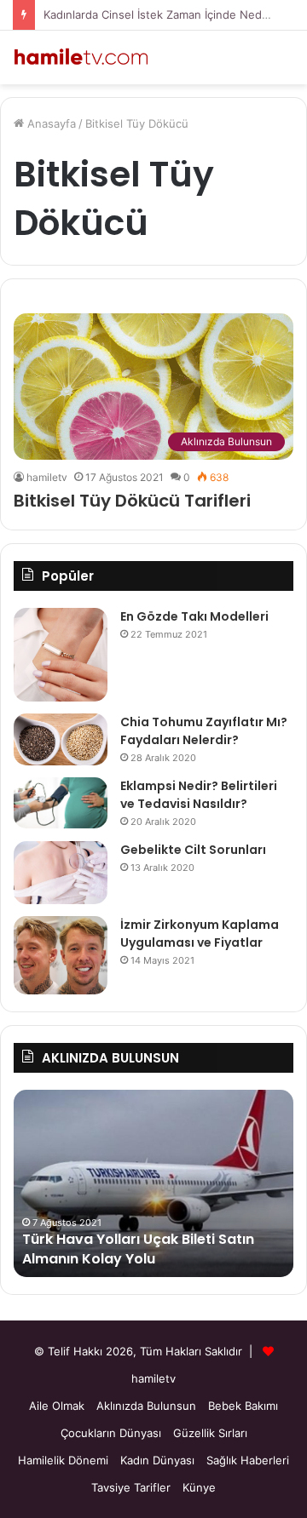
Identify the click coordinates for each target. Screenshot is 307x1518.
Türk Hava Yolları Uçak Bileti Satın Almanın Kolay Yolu (138, 1248)
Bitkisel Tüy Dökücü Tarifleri (132, 501)
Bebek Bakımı (243, 1405)
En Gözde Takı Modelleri (194, 616)
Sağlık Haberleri (247, 1460)
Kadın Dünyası (157, 1460)
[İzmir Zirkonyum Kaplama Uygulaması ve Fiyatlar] (60, 955)
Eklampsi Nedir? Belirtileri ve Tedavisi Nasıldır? (198, 794)
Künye (199, 1487)
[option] (153, 1183)
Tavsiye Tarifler (131, 1487)
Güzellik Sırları (210, 1433)
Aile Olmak (56, 1405)
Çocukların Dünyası (111, 1433)
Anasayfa (50, 123)
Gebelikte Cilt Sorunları (193, 849)
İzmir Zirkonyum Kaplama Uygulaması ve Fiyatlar (199, 933)
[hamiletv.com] (81, 57)
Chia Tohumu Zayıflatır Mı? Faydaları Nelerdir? (203, 730)
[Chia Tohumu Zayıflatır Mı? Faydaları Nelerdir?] (60, 739)
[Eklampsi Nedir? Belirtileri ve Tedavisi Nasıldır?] (60, 802)
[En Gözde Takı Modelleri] (60, 655)
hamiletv (46, 477)
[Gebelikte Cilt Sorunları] (60, 872)
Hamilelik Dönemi (63, 1460)
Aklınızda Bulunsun (146, 1405)
